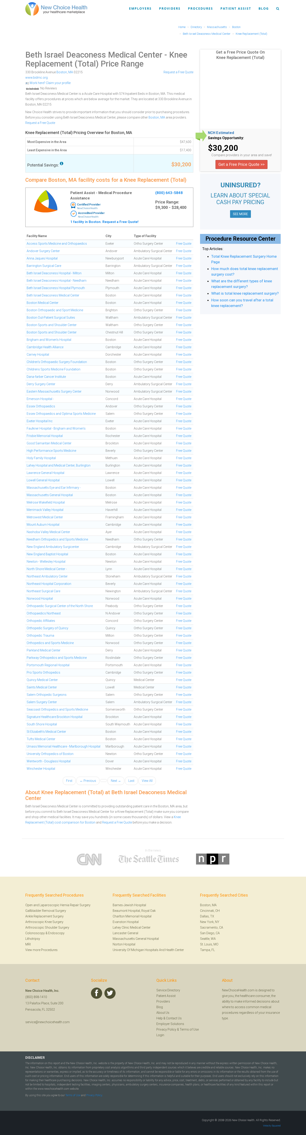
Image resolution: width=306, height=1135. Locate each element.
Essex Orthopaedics (41, 406)
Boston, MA (157, 117)
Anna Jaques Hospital (42, 258)
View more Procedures (41, 950)
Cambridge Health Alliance (45, 347)
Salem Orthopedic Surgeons (47, 694)
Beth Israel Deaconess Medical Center (93, 55)
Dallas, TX (207, 916)
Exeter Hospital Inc (40, 421)
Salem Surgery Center (42, 702)
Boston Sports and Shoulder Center (52, 325)
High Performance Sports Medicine (51, 450)
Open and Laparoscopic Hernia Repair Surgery (58, 905)
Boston (61, 72)
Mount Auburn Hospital (43, 524)
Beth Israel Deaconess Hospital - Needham (56, 280)
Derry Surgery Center (41, 384)
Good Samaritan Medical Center (49, 443)
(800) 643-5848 (169, 192)
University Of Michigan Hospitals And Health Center (148, 950)
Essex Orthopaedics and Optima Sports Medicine (61, 413)
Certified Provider (89, 204)
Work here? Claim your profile (50, 83)
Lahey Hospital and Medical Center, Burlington (59, 465)
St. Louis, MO (209, 944)
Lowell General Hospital (43, 480)
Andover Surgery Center (43, 251)
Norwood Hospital (40, 598)
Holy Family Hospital (41, 458)
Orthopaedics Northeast (44, 613)
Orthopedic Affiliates (41, 621)
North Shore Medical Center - (47, 569)
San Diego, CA (210, 933)
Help (159, 1018)
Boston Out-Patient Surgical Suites (51, 317)
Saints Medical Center (42, 687)
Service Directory (168, 990)
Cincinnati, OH (210, 910)
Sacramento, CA (211, 927)
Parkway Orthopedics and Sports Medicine (57, 657)
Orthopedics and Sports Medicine (50, 643)
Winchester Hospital (41, 768)
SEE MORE (240, 214)
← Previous (88, 781)
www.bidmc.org (36, 77)
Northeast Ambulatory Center (47, 576)
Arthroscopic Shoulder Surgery (47, 927)
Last (131, 781)
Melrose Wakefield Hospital (46, 502)
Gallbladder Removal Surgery (45, 910)
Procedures (200, 8)
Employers (140, 8)
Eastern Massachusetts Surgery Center (54, 391)
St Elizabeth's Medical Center (46, 731)
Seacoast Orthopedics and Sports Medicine (57, 709)
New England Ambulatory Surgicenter (53, 547)
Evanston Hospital (126, 922)
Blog (264, 8)
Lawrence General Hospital (45, 473)
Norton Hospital (124, 944)
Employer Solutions (170, 1024)
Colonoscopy (35, 933)
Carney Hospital (38, 354)
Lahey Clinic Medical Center (132, 927)
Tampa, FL (207, 950)
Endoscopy (56, 933)
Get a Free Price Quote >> (241, 164)
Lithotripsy (32, 938)
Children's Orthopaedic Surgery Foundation (57, 362)
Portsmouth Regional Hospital (48, 665)
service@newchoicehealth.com (47, 1022)
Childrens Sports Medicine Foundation (53, 369)
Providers (170, 8)
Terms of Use (189, 1029)
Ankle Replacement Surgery (44, 916)
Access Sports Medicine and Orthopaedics (57, 243)
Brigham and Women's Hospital (49, 340)
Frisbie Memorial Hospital (45, 436)
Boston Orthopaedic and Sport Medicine (55, 310)
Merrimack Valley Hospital (45, 510)
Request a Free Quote (178, 72)
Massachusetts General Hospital (50, 495)
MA (70, 72)
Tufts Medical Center (41, 739)
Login (160, 1035)
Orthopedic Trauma (40, 635)
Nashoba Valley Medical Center (48, 532)
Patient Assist (235, 8)
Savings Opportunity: (226, 138)
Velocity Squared (272, 1125)
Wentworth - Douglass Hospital (49, 761)
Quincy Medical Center (42, 680)
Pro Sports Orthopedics (43, 672)
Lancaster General (125, 933)
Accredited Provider (91, 213)
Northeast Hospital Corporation (49, 584)
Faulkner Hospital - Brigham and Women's (56, 428)
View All (147, 781)
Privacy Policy (166, 1029)
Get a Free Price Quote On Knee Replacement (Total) (240, 55)
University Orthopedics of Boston (50, 754)
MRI (28, 944)
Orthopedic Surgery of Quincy (47, 628)
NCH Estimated (221, 133)
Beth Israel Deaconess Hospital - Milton (54, 273)
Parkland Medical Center (43, 650)
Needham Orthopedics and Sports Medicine (57, 539)
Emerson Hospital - (40, 399)
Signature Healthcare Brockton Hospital (54, 717)
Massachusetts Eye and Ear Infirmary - (54, 487)
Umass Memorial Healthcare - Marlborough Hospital (63, 746)
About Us (162, 1012)
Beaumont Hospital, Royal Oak (134, 910)
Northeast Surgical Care (43, 591)
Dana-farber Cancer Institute (46, 376)
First (69, 781)
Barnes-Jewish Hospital (129, 905)
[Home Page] (56, 9)
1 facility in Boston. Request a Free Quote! (104, 222)
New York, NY (209, 922)
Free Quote (183, 243)
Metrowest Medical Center (45, 517)
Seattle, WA (208, 938)
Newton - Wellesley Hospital (46, 561)
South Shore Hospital (42, 724)
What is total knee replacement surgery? (245, 293)
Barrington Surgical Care (44, 266)
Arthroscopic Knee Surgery (44, 922)
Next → (116, 781)
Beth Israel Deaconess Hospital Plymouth (56, 288)
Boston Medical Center (42, 303)
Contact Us (174, 1018)
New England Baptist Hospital (47, 554)
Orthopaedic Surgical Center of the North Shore (60, 606)
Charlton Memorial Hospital (132, 916)
